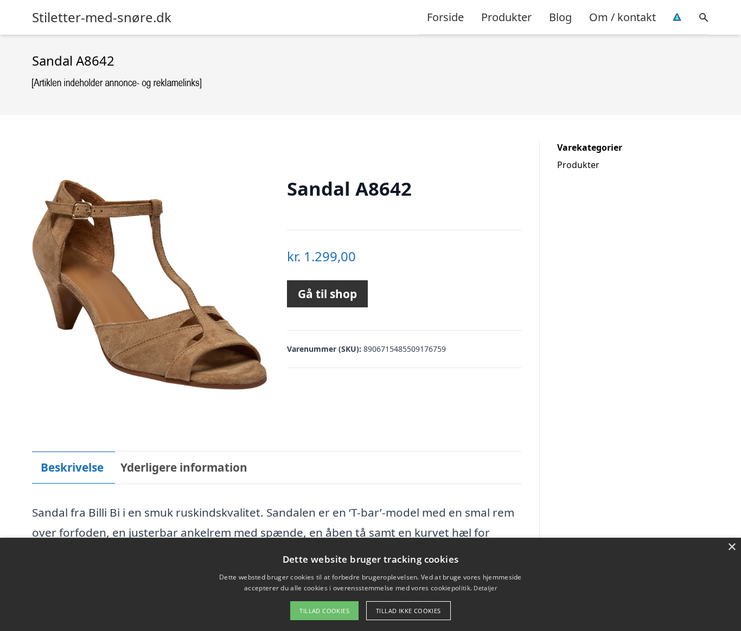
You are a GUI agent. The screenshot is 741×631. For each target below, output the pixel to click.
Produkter (506, 17)
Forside (445, 17)
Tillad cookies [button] (324, 611)
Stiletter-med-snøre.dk (101, 17)
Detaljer (485, 588)
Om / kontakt (622, 17)
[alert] (370, 584)
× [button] (731, 547)
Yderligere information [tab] (183, 467)
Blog (560, 17)
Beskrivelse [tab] (72, 467)
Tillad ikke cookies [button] (408, 611)
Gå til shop (327, 293)
